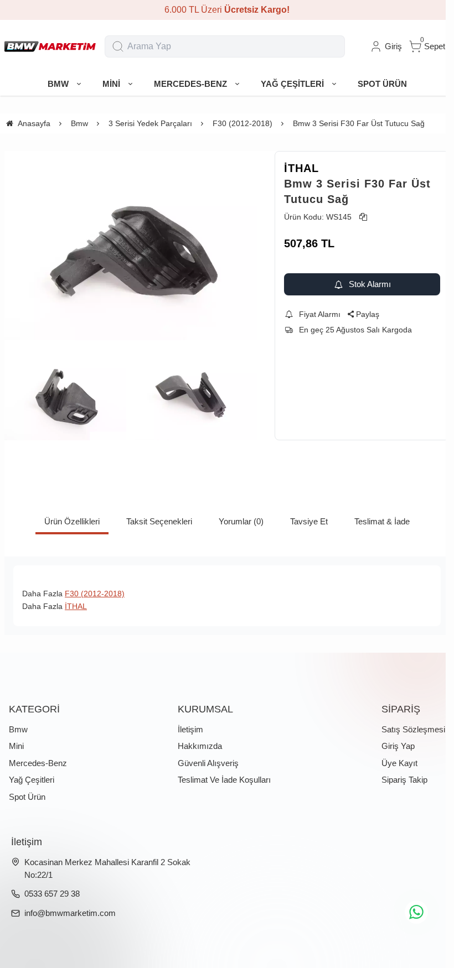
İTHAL (301, 168)
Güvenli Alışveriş (208, 763)
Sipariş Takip (404, 779)
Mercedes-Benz (38, 763)
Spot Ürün (27, 797)
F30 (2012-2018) (95, 593)
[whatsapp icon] (416, 912)
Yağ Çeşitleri (31, 779)
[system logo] (50, 46)
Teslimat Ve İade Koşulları (224, 779)
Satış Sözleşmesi (413, 729)
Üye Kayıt (399, 763)
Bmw (18, 729)
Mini (16, 746)
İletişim (190, 729)
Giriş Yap (398, 746)
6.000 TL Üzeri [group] (227, 9)
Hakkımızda (200, 746)
